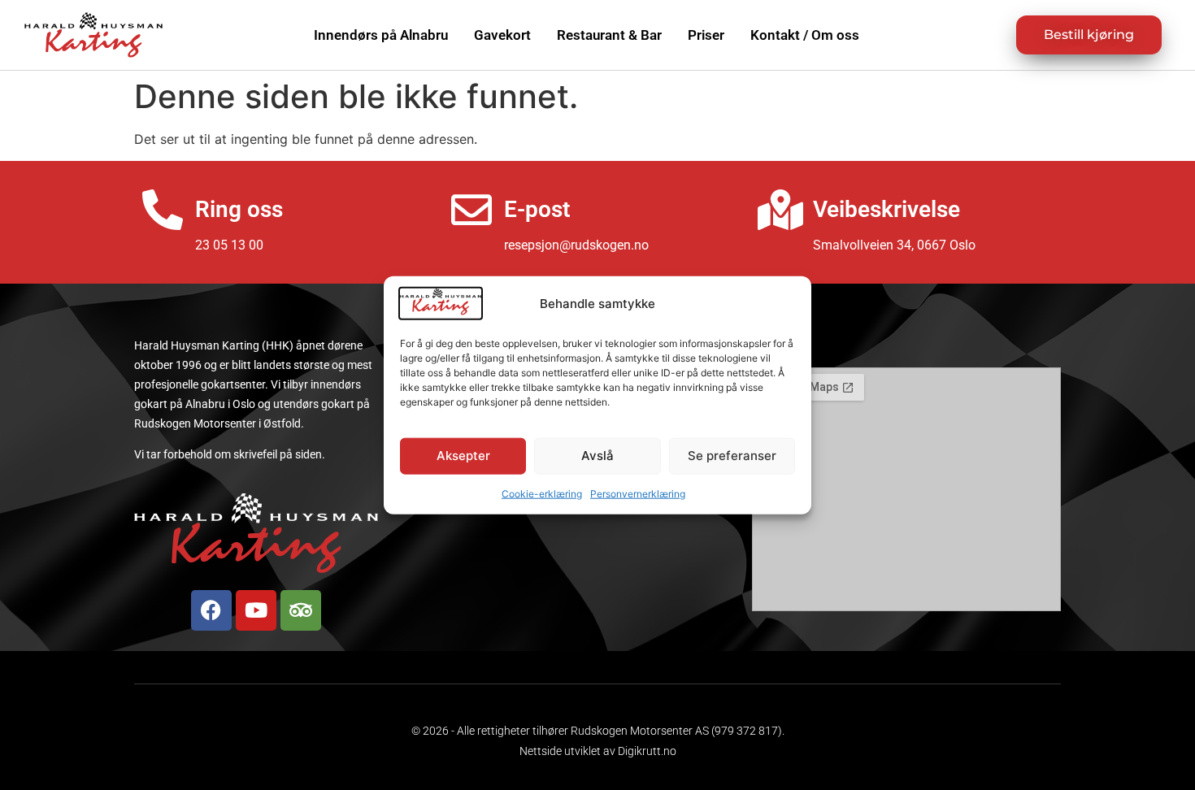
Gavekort (502, 35)
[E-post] (471, 209)
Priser (706, 35)
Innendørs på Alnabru (381, 35)
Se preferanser (732, 455)
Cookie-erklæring (542, 493)
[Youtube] (256, 610)
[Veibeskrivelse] (780, 209)
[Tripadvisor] (300, 610)
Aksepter (463, 455)
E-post (537, 209)
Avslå (597, 455)
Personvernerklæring (637, 493)
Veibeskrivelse (886, 209)
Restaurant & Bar (609, 35)
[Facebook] (211, 610)
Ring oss (239, 209)
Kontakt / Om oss (804, 35)
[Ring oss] (162, 209)
